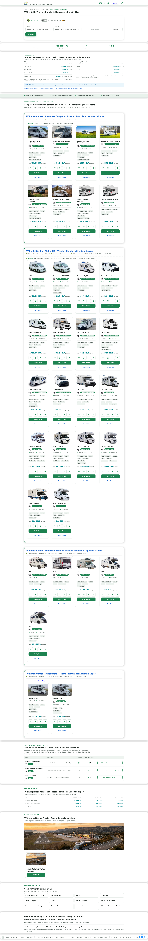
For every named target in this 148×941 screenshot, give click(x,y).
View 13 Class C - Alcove (109, 777)
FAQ (22, 937)
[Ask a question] (45, 168)
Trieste (53, 900)
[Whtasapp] (108, 3)
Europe (42, 9)
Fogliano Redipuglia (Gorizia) (34, 895)
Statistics (88, 937)
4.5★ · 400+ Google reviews (34, 95)
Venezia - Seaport (56, 906)
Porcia (78, 895)
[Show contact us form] (100, 3)
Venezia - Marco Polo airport (34, 906)
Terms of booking (125, 937)
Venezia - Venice (81, 906)
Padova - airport (56, 895)
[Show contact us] (142, 937)
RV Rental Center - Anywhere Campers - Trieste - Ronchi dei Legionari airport (65, 116)
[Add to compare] (35, 168)
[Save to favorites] (31, 168)
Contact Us (137, 937)
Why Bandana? (60, 937)
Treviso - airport (30, 900)
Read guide (36, 874)
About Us (30, 937)
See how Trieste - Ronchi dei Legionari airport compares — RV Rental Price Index (45, 88)
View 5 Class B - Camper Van (109, 763)
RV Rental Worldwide (34, 9)
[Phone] (104, 3)
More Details (38, 177)
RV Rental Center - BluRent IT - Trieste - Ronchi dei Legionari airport (60, 251)
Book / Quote (38, 172)
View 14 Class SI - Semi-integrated (109, 770)
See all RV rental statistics (75, 88)
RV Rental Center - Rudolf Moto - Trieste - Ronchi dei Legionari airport (61, 674)
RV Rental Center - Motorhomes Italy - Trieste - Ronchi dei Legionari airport (64, 550)
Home (25, 9)
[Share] (40, 168)
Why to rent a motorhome (44, 937)
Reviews (70, 937)
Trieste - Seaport (81, 900)
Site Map (114, 937)
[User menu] (122, 3)
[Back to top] (3, 937)
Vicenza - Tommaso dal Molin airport (111, 907)
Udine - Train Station (108, 900)
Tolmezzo (104, 895)
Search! (31, 34)
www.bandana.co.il (12, 937)
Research (79, 937)
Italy (47, 9)
